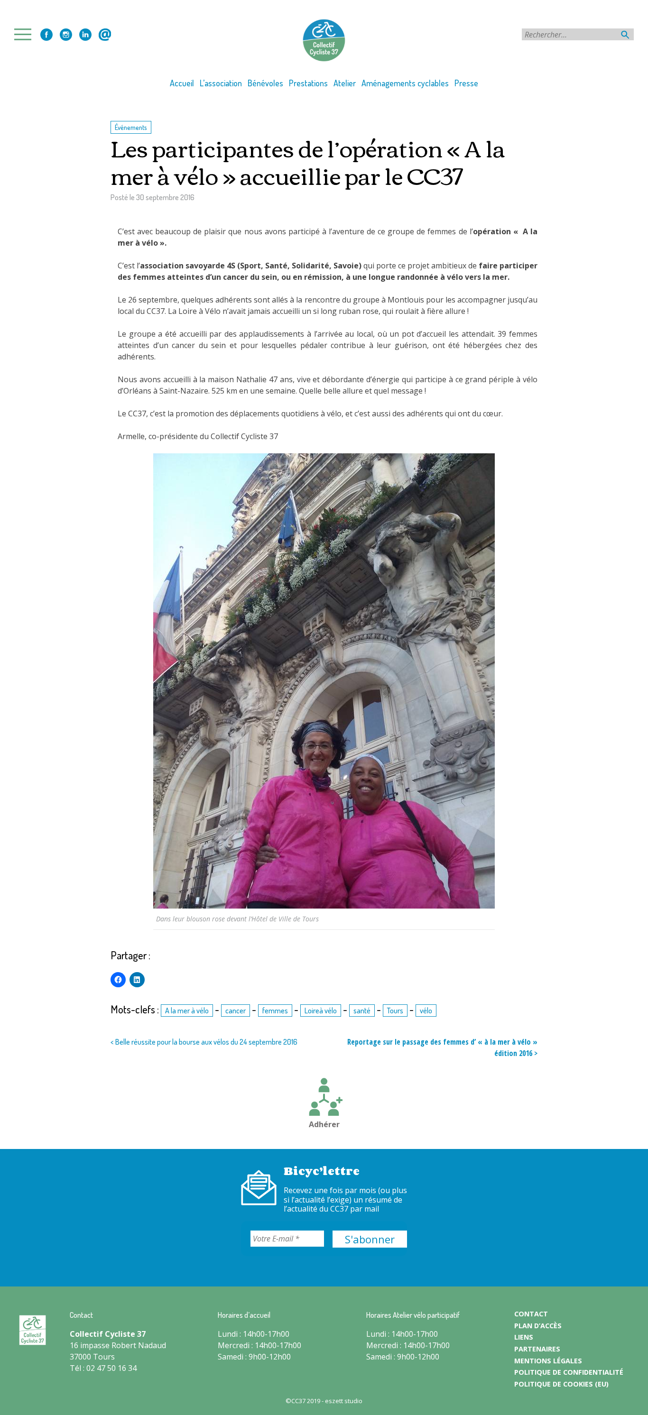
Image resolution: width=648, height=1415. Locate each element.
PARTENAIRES (537, 1348)
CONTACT (531, 1313)
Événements (131, 127)
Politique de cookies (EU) (561, 1383)
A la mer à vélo (187, 1010)
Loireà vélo (321, 1010)
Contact (105, 34)
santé (361, 1010)
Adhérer (324, 1124)
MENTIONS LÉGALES (548, 1360)
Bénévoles (265, 83)
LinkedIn (85, 34)
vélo (426, 1010)
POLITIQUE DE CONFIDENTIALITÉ (568, 1372)
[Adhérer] (324, 1098)
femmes (275, 1010)
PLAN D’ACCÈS (538, 1325)
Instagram (66, 34)
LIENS (523, 1336)
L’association (221, 83)
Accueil (182, 83)
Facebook (46, 34)
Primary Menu (25, 34)
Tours (395, 1010)
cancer (235, 1010)
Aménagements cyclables (405, 83)
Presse (466, 83)
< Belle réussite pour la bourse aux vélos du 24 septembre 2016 (204, 1042)
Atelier (344, 83)
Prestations (308, 83)
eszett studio (343, 1401)
